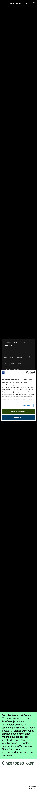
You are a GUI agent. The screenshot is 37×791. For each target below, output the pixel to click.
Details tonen (26, 405)
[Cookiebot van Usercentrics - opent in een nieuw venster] (26, 372)
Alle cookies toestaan (18, 411)
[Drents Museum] (18, 3)
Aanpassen (17, 417)
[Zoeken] (30, 357)
